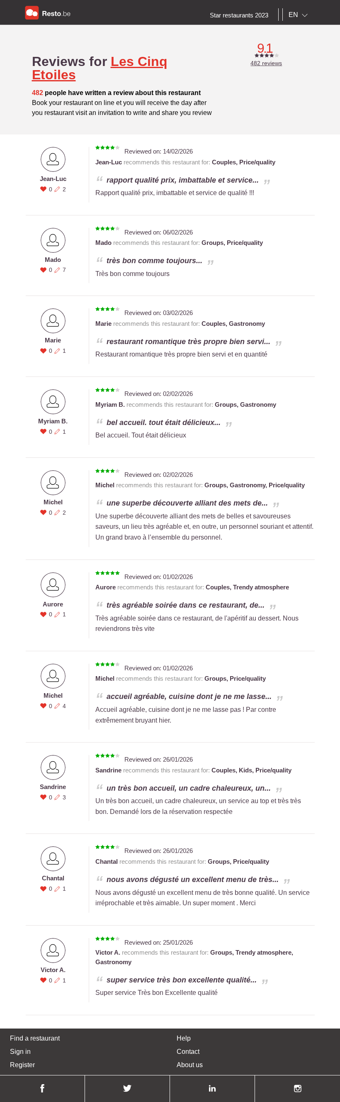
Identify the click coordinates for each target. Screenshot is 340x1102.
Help (184, 1038)
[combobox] (299, 15)
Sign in (20, 1051)
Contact (188, 1051)
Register (22, 1064)
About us (190, 1064)
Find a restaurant (35, 1038)
